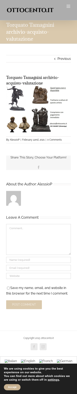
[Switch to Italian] (11, 361)
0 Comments (54, 139)
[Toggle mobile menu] (69, 6)
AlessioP (15, 139)
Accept (12, 387)
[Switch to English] (28, 361)
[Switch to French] (46, 361)
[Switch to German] (64, 361)
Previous (64, 59)
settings (53, 379)
